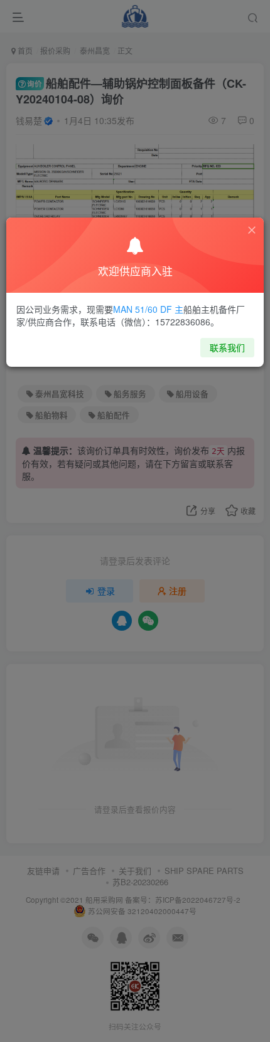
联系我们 (227, 347)
